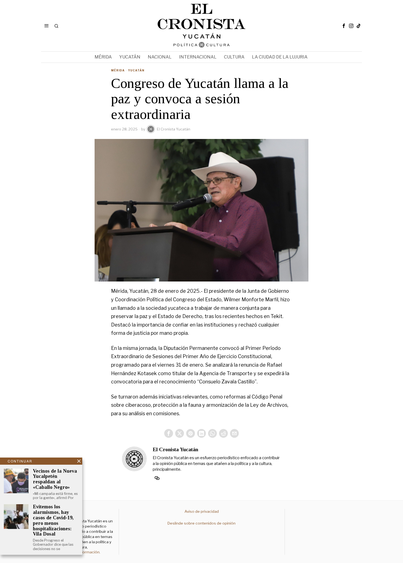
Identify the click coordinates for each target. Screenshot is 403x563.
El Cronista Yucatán (173, 129)
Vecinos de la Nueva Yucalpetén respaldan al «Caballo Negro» (55, 479)
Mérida (118, 70)
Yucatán (136, 70)
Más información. (84, 552)
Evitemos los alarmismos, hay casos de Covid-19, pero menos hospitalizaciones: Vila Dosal (53, 520)
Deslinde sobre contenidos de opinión (201, 523)
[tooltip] (343, 26)
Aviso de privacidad (202, 511)
